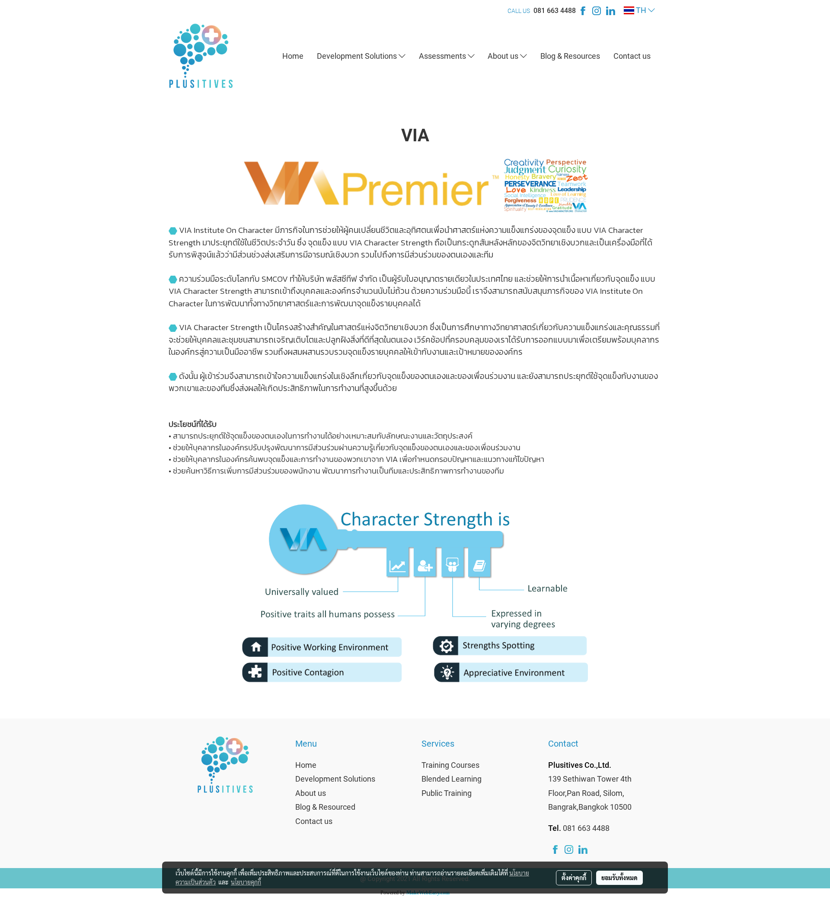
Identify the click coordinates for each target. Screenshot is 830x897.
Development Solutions (358, 55)
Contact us (632, 55)
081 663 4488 (554, 10)
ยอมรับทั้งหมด (619, 877)
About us (504, 55)
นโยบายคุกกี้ (246, 882)
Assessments (443, 55)
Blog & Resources (570, 55)
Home (292, 55)
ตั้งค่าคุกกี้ (574, 877)
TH (641, 10)
